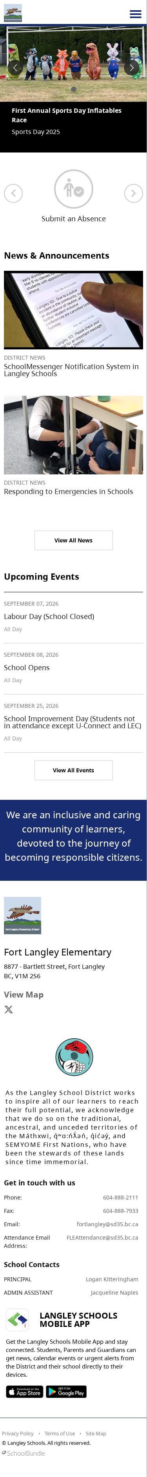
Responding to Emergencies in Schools (68, 491)
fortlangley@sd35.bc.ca (107, 1224)
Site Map (96, 1433)
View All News (73, 540)
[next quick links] (133, 193)
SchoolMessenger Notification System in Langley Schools (71, 370)
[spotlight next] (132, 67)
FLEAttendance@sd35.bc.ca (102, 1237)
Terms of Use (60, 1433)
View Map (24, 994)
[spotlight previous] (15, 67)
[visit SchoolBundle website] (71, 1453)
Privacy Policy (18, 1433)
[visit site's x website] (8, 1010)
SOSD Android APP (66, 1391)
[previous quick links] (13, 193)
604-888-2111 (120, 1197)
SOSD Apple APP (25, 1391)
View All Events (73, 770)
